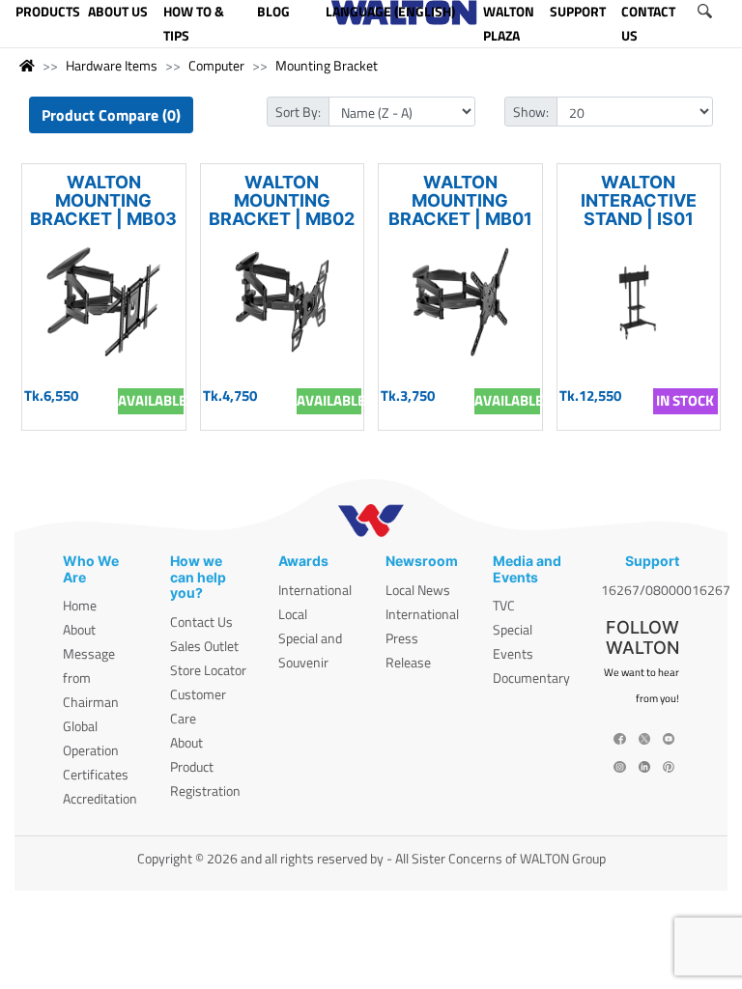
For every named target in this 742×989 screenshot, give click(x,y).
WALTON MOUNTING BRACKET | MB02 (282, 200)
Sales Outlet (204, 646)
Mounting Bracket (326, 65)
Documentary (531, 677)
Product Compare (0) (111, 115)
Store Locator (208, 670)
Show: (531, 111)
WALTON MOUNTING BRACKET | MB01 (460, 200)
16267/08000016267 (665, 589)
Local (292, 614)
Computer (216, 65)
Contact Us (201, 621)
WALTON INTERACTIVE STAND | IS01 (639, 200)
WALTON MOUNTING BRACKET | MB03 (103, 200)
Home (80, 605)
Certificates (95, 774)
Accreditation (100, 798)
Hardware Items (111, 65)
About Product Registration (205, 766)
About (79, 629)
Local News (417, 589)
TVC (504, 605)
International (315, 589)
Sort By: (298, 111)
